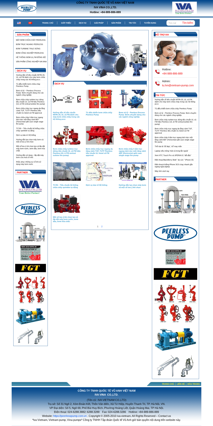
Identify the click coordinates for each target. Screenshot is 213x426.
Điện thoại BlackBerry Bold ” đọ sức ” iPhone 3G (174, 160)
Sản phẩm (116, 23)
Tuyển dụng (150, 23)
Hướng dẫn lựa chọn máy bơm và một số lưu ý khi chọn (29, 141)
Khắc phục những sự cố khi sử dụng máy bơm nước (28, 163)
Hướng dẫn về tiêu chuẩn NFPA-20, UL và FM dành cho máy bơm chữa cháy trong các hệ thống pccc (30, 77)
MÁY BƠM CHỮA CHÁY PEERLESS (30, 40)
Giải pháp (99, 23)
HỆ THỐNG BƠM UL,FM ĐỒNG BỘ (31, 57)
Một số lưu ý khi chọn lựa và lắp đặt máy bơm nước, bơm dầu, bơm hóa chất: (30, 148)
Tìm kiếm (187, 22)
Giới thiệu (66, 23)
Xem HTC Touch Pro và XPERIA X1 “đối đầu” (173, 155)
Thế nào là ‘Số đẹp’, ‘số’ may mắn (168, 146)
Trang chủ (47, 23)
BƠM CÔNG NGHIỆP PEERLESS (30, 53)
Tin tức (132, 23)
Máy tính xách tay (162, 171)
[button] (57, 55)
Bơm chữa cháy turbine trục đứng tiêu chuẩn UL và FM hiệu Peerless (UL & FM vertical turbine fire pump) (30, 102)
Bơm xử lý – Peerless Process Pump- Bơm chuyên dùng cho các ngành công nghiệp (30, 93)
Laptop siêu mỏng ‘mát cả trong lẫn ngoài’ (171, 151)
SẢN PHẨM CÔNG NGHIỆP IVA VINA (31, 62)
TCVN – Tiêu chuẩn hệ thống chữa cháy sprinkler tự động (30, 129)
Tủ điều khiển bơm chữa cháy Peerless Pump (28, 85)
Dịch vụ (82, 23)
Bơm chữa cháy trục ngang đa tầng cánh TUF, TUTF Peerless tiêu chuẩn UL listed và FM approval (30, 110)
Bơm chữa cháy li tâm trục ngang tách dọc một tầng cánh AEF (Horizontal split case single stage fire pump (29, 120)
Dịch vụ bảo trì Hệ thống (26, 135)
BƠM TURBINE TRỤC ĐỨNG (28, 49)
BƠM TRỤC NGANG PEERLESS (29, 44)
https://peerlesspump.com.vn (70, 416)
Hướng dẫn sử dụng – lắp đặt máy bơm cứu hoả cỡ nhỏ (30, 156)
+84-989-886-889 (172, 73)
